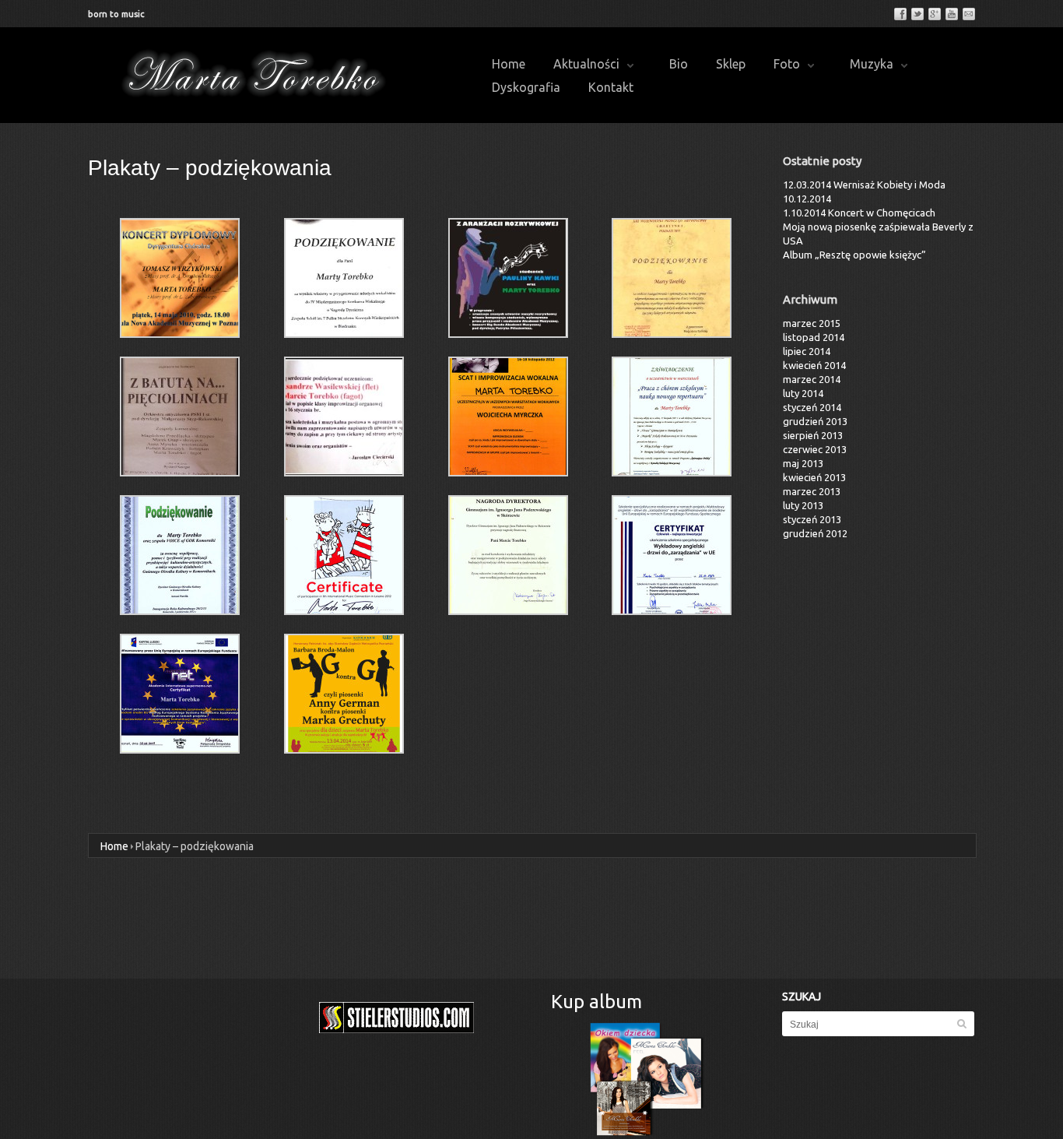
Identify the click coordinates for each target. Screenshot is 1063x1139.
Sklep (731, 64)
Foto (787, 64)
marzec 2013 (811, 491)
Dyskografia (526, 87)
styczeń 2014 (812, 407)
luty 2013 (803, 505)
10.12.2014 (807, 198)
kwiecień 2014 (814, 365)
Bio (678, 64)
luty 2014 (803, 393)
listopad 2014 (813, 337)
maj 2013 (803, 463)
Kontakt (610, 87)
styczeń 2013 (812, 519)
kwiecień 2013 (814, 477)
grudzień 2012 (815, 533)
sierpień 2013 (813, 435)
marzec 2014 (811, 379)
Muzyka (871, 64)
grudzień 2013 (815, 421)
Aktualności (586, 64)
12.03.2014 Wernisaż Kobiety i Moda (864, 184)
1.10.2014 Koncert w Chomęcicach (859, 212)
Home (508, 64)
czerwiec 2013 (815, 449)
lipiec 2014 (806, 351)
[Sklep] (647, 1079)
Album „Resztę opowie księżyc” (854, 254)
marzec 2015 (811, 323)
